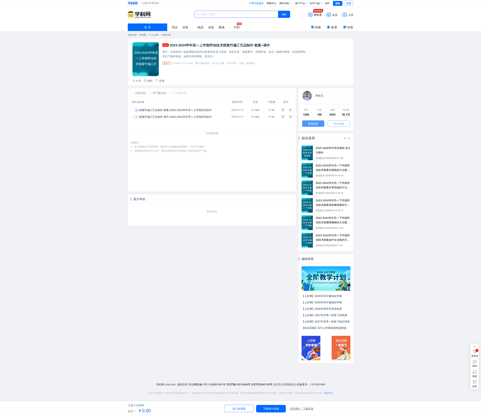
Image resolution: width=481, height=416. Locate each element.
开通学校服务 (256, 3)
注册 (348, 3)
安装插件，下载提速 (301, 408)
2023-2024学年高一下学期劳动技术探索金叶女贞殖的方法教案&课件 (333, 237)
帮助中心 (271, 3)
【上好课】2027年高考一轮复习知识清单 (326, 321)
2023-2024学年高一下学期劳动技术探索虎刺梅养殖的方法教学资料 (333, 202)
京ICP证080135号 (261, 384)
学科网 (139, 14)
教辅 (222, 27)
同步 (175, 27)
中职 (237, 27)
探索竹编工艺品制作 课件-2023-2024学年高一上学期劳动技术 (175, 117)
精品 (200, 27)
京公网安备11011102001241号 (207, 384)
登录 (337, 3)
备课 (334, 27)
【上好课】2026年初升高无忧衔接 (322, 308)
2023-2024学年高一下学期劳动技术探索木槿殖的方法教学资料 (333, 167)
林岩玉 (319, 95)
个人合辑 (153, 34)
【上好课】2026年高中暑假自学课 (322, 296)
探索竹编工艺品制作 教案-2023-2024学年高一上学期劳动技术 (175, 110)
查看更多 (313, 123)
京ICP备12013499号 (238, 384)
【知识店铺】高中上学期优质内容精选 (324, 328)
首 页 (147, 27)
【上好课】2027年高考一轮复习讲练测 (324, 315)
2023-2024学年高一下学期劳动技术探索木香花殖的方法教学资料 (333, 185)
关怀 (327, 3)
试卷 (185, 27)
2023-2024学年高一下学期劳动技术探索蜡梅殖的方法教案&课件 (333, 220)
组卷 (350, 27)
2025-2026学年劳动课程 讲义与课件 (333, 150)
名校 (211, 27)
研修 (318, 27)
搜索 (284, 14)
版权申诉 (328, 392)
